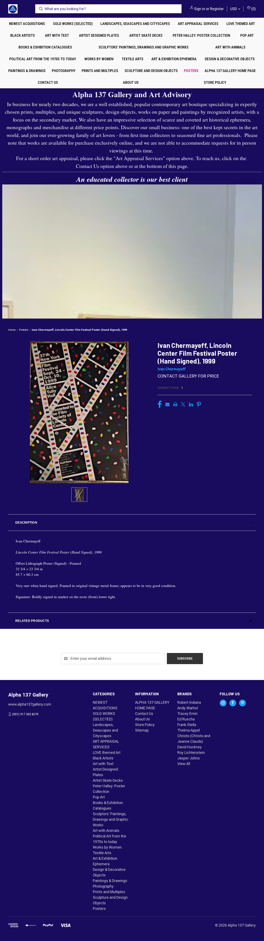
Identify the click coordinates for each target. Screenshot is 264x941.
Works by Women (98, 59)
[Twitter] (183, 404)
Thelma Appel (188, 730)
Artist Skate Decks (146, 35)
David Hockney (189, 747)
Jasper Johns (188, 758)
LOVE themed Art (240, 23)
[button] (132, 522)
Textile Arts (132, 59)
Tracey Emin (187, 713)
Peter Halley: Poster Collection (201, 35)
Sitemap (142, 730)
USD (234, 9)
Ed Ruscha (186, 719)
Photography (63, 70)
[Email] (167, 404)
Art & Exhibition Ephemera (174, 59)
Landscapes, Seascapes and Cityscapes (135, 23)
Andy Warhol (187, 708)
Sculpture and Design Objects (151, 70)
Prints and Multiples (100, 70)
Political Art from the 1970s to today (42, 59)
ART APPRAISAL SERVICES (198, 23)
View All (183, 764)
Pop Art (247, 35)
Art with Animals (230, 47)
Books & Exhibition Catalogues (45, 47)
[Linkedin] (191, 404)
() (253, 9)
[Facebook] (160, 404)
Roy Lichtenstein (191, 752)
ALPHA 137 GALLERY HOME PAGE (230, 70)
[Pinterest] (199, 404)
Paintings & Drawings (27, 70)
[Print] (175, 404)
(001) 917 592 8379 (25, 714)
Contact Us (48, 82)
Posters (191, 70)
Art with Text (57, 35)
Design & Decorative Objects (230, 59)
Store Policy (215, 82)
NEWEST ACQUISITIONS (27, 23)
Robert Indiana (189, 702)
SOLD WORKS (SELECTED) (73, 23)
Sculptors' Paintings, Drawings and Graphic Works (144, 47)
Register (217, 9)
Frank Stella (186, 725)
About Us (131, 82)
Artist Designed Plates (99, 35)
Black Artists (22, 35)
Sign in (199, 9)
